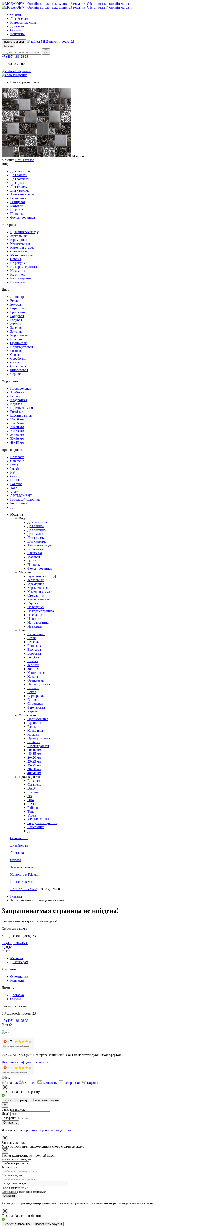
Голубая (16, 320)
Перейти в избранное (17, 1224)
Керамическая (20, 243)
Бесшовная (18, 198)
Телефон (9, 1118)
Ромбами (16, 411)
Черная (15, 374)
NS (12, 472)
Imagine (15, 468)
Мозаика (16, 958)
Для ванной (18, 175)
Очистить (9, 1195)
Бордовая (17, 316)
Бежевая (16, 304)
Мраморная (18, 240)
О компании (19, 15)
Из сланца (17, 270)
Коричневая (19, 335)
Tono (13, 488)
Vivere (14, 492)
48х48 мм (17, 442)
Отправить (10, 1122)
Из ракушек (18, 263)
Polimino (16, 484)
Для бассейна (20, 171)
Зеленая (16, 327)
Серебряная (18, 358)
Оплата (15, 30)
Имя (6, 1113)
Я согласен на (36, 1130)
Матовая (16, 206)
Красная (16, 339)
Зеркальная (18, 236)
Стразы (15, 259)
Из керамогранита (23, 267)
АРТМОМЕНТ (21, 495)
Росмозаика (18, 503)
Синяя (14, 362)
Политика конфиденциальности (25, 1062)
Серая (14, 354)
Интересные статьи (24, 22)
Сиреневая (18, 366)
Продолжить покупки (45, 1100)
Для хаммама (19, 190)
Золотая (16, 331)
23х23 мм (17, 431)
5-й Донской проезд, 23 (57, 41)
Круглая (16, 404)
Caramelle (17, 461)
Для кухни (18, 183)
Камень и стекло (22, 247)
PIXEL (15, 480)
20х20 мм (17, 427)
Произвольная (20, 388)
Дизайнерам (19, 18)
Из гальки (17, 282)
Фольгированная (22, 217)
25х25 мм (17, 435)
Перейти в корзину (15, 1100)
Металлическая (21, 255)
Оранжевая (18, 343)
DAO (14, 465)
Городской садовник (25, 499)
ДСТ (13, 507)
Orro (13, 476)
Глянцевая (17, 202)
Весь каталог (24, 160)
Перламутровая (21, 347)
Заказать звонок (13, 41)
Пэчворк (16, 213)
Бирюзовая (18, 308)
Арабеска (17, 392)
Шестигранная (21, 415)
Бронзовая (17, 312)
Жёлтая (15, 324)
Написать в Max (22, 882)
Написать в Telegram (25, 874)
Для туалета (19, 186)
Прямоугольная (21, 408)
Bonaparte (17, 457)
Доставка (17, 26)
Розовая (16, 351)
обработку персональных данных (47, 1130)
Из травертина (20, 278)
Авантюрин (19, 297)
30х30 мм (17, 438)
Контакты (17, 34)
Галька (15, 396)
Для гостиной (20, 179)
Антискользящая (22, 194)
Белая (14, 300)
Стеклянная (18, 251)
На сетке (16, 210)
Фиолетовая (19, 370)
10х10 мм (17, 419)
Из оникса (17, 274)
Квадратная (18, 400)
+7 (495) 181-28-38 (15, 56)
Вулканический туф (24, 232)
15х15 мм (17, 423)
